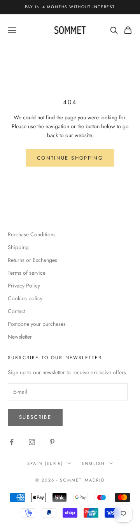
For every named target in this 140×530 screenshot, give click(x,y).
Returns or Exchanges (32, 260)
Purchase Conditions (32, 234)
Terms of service (27, 273)
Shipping (18, 247)
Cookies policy (25, 298)
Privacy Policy (24, 285)
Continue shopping (70, 158)
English (93, 463)
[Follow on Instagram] (32, 442)
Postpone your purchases (37, 324)
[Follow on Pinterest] (52, 442)
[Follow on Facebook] (12, 442)
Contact (16, 311)
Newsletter (20, 337)
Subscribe (35, 417)
